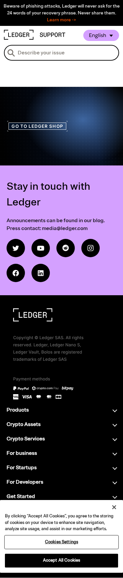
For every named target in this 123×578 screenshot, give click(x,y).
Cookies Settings (61, 542)
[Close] (114, 507)
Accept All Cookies (61, 560)
